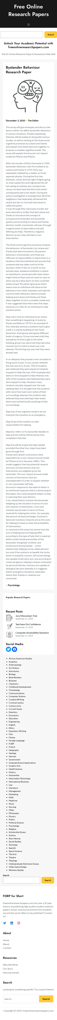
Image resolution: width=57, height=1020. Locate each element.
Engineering (14, 721)
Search (51, 34)
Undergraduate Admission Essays (24, 864)
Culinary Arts (15, 706)
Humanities (14, 775)
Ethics (11, 728)
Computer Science (17, 696)
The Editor (33, 120)
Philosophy (14, 813)
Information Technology (19, 778)
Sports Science (15, 851)
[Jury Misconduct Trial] (9, 618)
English (12, 725)
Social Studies (15, 841)
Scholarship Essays (17, 832)
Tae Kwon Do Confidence (28, 624)
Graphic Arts (14, 766)
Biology (12, 674)
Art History (14, 668)
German (12, 756)
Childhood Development (20, 687)
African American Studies (20, 658)
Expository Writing (17, 731)
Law (10, 785)
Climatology (14, 690)
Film (11, 734)
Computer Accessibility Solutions (32, 632)
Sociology (13, 845)
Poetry (12, 819)
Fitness (12, 737)
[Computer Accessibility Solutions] (9, 635)
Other (11, 810)
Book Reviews (15, 677)
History (12, 772)
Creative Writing (16, 699)
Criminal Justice (16, 702)
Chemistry (13, 684)
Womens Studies (16, 870)
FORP (11, 743)
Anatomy (13, 661)
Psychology (14, 585)
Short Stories (14, 838)
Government (14, 759)
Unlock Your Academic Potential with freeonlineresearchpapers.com (28, 45)
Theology (13, 860)
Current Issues (15, 709)
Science (12, 835)
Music (11, 804)
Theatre (12, 857)
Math (11, 797)
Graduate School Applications (22, 763)
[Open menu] (28, 24)
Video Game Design (18, 867)
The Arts (13, 854)
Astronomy (14, 671)
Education (13, 718)
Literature (13, 788)
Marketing (13, 794)
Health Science (15, 769)
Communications (16, 693)
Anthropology (15, 665)
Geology (12, 753)
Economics (14, 715)
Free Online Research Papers (28, 10)
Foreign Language (17, 740)
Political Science (16, 822)
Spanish (12, 848)
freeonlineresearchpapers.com (38, 1010)
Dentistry (13, 712)
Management (15, 791)
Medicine (13, 800)
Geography (14, 750)
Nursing (12, 807)
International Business (19, 781)
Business (13, 680)
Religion (12, 829)
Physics (12, 816)
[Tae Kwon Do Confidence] (9, 627)
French (12, 747)
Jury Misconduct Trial (26, 615)
